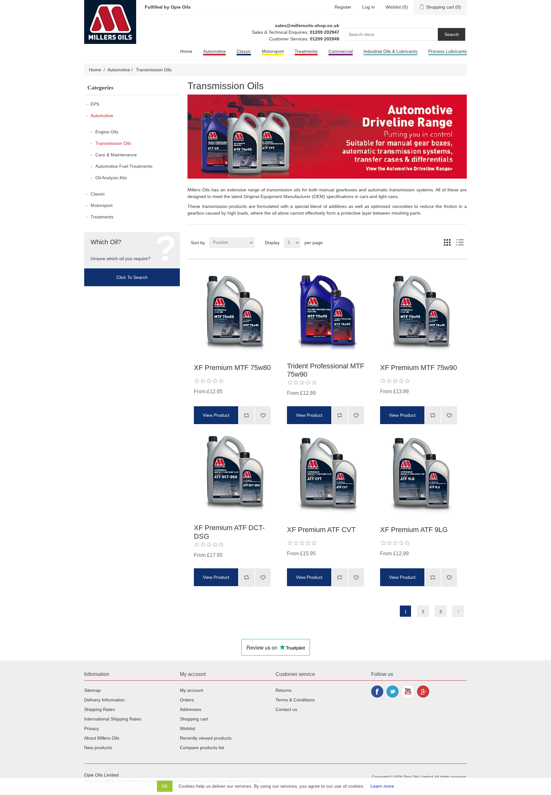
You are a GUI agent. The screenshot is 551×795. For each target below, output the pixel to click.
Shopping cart (194, 718)
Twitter (392, 691)
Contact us (286, 709)
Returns (283, 690)
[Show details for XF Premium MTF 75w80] (234, 314)
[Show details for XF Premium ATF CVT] (327, 476)
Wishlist (187, 728)
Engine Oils (106, 131)
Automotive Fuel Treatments (123, 166)
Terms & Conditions (295, 699)
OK (165, 786)
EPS (95, 104)
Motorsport (273, 51)
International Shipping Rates (112, 718)
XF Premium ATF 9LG (414, 530)
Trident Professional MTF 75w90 (325, 370)
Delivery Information (104, 699)
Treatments (306, 51)
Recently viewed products (205, 738)
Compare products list (202, 747)
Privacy (91, 728)
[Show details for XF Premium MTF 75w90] (420, 314)
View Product (216, 415)
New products (98, 747)
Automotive (214, 51)
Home (186, 51)
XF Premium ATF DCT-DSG (229, 532)
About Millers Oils (101, 738)
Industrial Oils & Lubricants (390, 51)
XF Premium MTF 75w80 (232, 368)
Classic (244, 51)
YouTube (408, 691)
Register (342, 7)
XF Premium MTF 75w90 (418, 368)
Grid (447, 240)
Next (458, 611)
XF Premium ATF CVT (321, 530)
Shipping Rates (99, 709)
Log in (368, 7)
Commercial (340, 51)
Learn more (382, 786)
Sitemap (92, 690)
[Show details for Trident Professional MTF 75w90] (327, 312)
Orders (187, 699)
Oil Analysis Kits (111, 177)
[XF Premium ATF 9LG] (420, 476)
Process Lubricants (447, 51)
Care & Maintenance (116, 154)
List (459, 240)
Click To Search (132, 277)
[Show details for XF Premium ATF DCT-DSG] (234, 474)
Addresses (190, 709)
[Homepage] (111, 21)
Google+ (423, 691)
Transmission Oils (113, 143)
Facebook (377, 691)
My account (191, 690)
